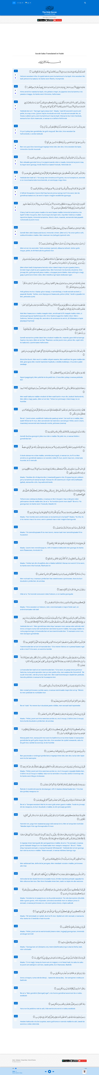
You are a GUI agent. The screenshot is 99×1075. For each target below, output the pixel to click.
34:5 (16, 141)
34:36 (16, 713)
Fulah (28, 3)
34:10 (16, 227)
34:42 (16, 814)
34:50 (16, 957)
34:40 (16, 783)
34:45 (16, 873)
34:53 (16, 1003)
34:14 (16, 304)
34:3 (16, 101)
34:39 (16, 765)
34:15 (16, 328)
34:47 (16, 910)
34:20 (16, 431)
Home (13, 1060)
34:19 (16, 409)
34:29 (16, 588)
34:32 (16, 641)
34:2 (16, 86)
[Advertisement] (49, 36)
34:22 (16, 468)
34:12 (16, 258)
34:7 (16, 172)
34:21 (16, 446)
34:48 (16, 926)
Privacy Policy (24, 1060)
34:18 (16, 387)
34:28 (16, 573)
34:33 (16, 656)
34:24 (16, 511)
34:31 (16, 617)
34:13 (16, 282)
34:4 (16, 126)
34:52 (16, 987)
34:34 (16, 684)
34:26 (16, 542)
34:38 (16, 750)
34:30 (16, 601)
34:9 (16, 203)
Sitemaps (18, 1060)
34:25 (16, 527)
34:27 (16, 557)
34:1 (16, 71)
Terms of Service (32, 1060)
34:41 (16, 799)
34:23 (16, 489)
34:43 (16, 833)
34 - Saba (19, 2)
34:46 (16, 889)
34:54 (16, 1016)
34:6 (16, 157)
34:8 (16, 187)
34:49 (16, 941)
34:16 (16, 350)
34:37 (16, 728)
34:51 (16, 972)
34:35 (16, 700)
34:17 (16, 372)
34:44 (16, 858)
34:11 (16, 242)
